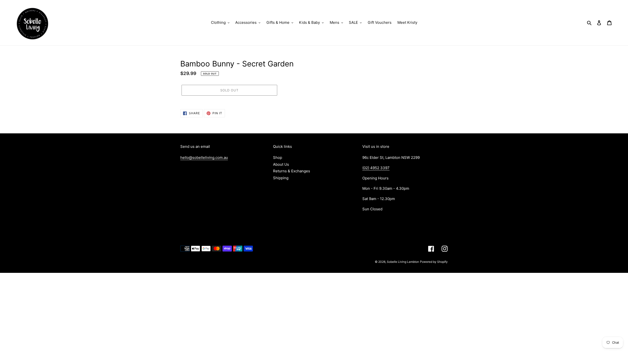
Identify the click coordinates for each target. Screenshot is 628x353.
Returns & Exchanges (291, 171)
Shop (277, 157)
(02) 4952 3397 (376, 167)
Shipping (280, 178)
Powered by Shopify (434, 262)
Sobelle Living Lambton (403, 262)
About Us (281, 164)
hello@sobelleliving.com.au (204, 157)
